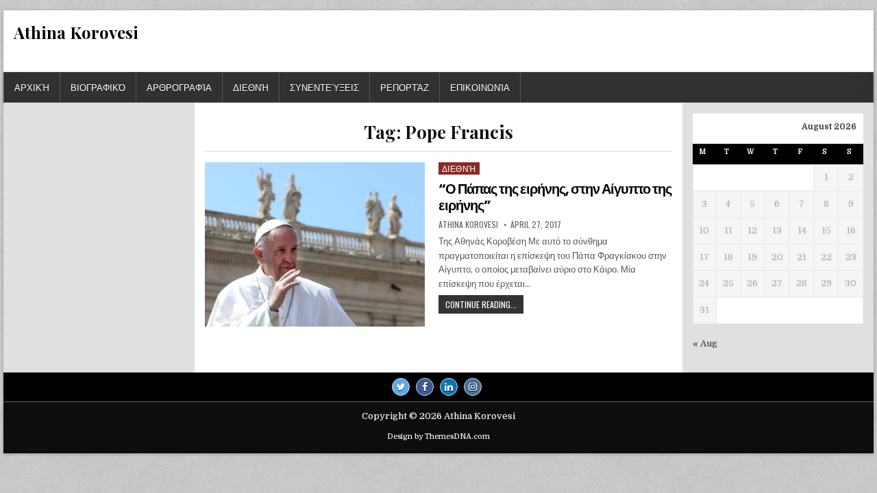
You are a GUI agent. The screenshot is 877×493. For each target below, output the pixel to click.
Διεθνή (251, 87)
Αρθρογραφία (179, 87)
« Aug (705, 343)
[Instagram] (473, 387)
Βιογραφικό (98, 87)
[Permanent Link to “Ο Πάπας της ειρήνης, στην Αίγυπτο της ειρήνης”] (314, 244)
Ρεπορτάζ (404, 87)
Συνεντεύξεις (324, 87)
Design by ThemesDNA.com (438, 436)
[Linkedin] (449, 387)
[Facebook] (425, 387)
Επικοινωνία (480, 87)
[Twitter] (401, 387)
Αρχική (31, 87)
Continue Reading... (484, 306)
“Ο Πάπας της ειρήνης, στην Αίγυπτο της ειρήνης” (554, 197)
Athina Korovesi (76, 32)
